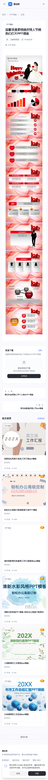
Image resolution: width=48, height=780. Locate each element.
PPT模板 (13, 14)
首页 (4, 14)
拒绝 (18, 773)
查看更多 (41, 418)
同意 (37, 773)
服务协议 (15, 760)
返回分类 (24, 737)
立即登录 (24, 376)
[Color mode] (43, 4)
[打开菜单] (4, 4)
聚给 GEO (37, 760)
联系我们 (5, 760)
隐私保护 (26, 760)
